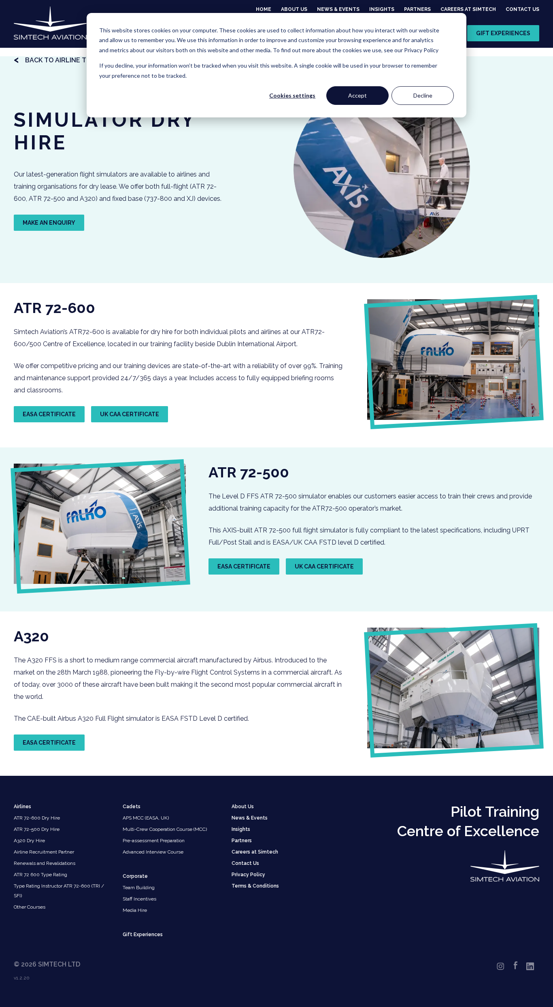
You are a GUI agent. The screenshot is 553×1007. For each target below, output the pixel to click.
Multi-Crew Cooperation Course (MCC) (165, 829)
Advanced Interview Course (153, 852)
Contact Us (522, 9)
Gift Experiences (503, 33)
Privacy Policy (248, 874)
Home (263, 9)
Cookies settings (292, 95)
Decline (422, 95)
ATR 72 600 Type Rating (40, 874)
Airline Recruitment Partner (44, 852)
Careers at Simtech (468, 9)
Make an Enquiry (49, 222)
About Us (294, 9)
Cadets (131, 806)
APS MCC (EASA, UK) (146, 818)
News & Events (338, 9)
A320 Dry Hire (29, 840)
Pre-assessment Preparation (154, 840)
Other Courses (29, 907)
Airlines (22, 806)
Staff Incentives (139, 899)
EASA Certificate (49, 414)
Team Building (139, 887)
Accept (357, 95)
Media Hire (135, 910)
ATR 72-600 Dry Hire (37, 818)
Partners (417, 9)
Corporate (135, 876)
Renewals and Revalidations (44, 863)
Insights (381, 9)
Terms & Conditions (255, 886)
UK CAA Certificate (129, 414)
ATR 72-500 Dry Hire (37, 829)
